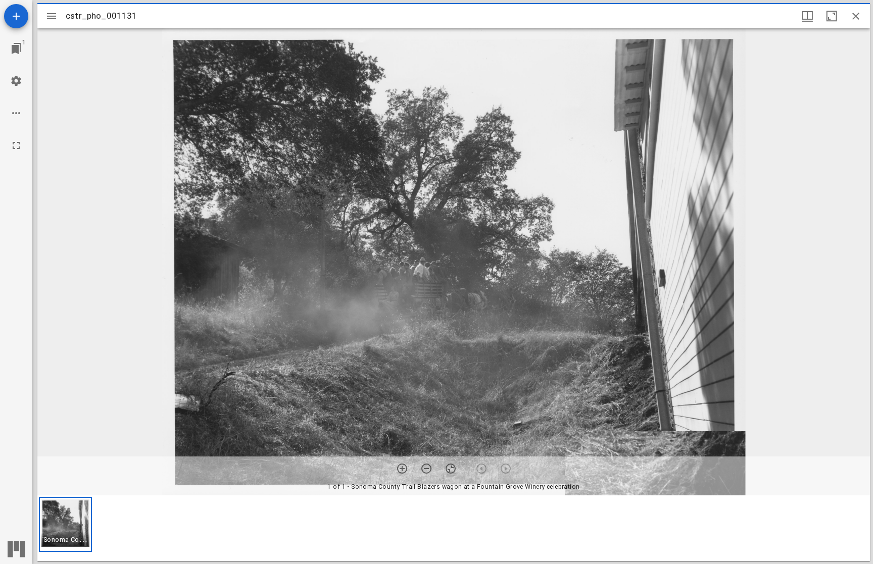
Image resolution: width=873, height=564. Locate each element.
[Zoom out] (426, 468)
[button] (65, 524)
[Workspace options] (16, 113)
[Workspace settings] (16, 81)
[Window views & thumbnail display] (807, 16)
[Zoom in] (402, 468)
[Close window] (856, 16)
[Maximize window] (831, 16)
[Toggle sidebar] (51, 16)
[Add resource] (16, 16)
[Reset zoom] (451, 468)
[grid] (453, 528)
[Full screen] (16, 145)
